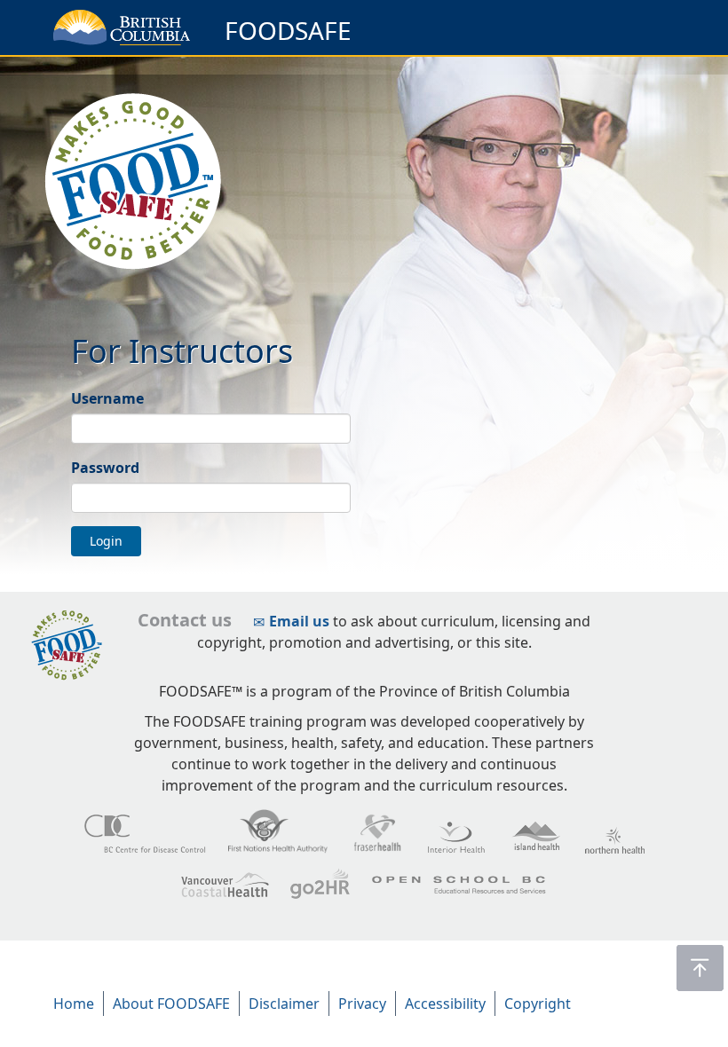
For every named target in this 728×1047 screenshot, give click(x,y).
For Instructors (182, 351)
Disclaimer (284, 1003)
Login (106, 540)
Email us (299, 621)
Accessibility (445, 1003)
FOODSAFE (288, 30)
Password (105, 467)
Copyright (537, 1003)
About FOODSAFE (171, 1003)
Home (73, 1003)
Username (107, 398)
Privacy (362, 1003)
